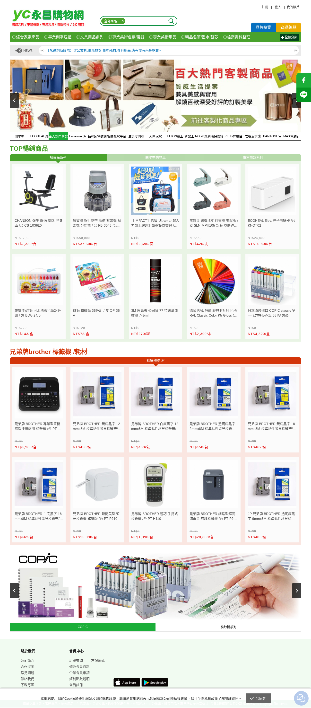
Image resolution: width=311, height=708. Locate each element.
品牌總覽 (263, 27)
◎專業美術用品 (162, 37)
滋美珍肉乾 (136, 136)
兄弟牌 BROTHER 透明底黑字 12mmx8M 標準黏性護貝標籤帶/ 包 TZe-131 (214, 427)
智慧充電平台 (116, 136)
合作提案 (27, 667)
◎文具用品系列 (90, 37)
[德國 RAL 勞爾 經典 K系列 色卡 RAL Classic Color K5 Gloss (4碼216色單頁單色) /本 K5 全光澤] (214, 281)
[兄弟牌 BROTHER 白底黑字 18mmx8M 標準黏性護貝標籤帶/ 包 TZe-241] (39, 484)
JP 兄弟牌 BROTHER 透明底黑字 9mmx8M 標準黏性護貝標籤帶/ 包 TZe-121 (271, 517)
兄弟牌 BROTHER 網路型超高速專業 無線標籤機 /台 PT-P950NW (213, 517)
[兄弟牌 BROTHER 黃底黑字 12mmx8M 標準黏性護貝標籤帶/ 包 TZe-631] (97, 394)
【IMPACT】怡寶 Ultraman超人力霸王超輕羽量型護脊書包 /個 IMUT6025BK (155, 223)
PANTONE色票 (272, 137)
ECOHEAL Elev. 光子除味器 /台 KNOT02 (271, 223)
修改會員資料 (79, 667)
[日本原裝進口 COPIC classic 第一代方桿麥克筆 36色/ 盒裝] (272, 281)
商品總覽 (288, 27)
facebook (303, 80)
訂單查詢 (76, 661)
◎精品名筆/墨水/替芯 (199, 37)
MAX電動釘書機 (291, 137)
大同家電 (155, 136)
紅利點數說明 (79, 679)
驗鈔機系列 (228, 627)
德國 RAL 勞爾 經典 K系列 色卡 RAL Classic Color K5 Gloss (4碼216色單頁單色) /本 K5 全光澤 (213, 313)
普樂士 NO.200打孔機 (194, 137)
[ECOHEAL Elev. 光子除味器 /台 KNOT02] (272, 191)
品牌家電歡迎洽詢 (97, 137)
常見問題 (27, 673)
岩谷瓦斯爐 (253, 136)
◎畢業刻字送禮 (57, 37)
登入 (278, 7)
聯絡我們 (27, 679)
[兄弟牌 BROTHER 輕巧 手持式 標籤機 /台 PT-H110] (155, 484)
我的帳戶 (293, 7)
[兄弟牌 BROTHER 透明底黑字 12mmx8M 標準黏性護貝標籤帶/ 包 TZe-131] (214, 394)
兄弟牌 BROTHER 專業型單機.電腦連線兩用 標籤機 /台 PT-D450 (38, 427)
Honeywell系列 (77, 137)
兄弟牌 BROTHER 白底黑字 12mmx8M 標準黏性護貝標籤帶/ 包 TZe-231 (154, 427)
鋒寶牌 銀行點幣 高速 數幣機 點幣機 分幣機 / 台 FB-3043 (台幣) (97, 223)
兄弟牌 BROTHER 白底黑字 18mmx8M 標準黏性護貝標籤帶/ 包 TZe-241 (38, 517)
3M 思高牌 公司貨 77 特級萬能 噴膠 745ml (154, 313)
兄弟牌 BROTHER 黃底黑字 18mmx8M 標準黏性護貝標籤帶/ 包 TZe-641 (271, 427)
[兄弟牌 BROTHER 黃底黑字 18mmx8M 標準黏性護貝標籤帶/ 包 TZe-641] (272, 394)
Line (303, 95)
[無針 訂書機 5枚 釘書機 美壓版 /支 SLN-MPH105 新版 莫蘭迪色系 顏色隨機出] (214, 191)
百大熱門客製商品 (58, 137)
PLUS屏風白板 (233, 137)
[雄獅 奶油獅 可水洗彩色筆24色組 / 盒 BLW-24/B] (39, 281)
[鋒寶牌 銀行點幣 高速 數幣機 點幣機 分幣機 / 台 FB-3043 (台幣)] (97, 191)
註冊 (265, 7)
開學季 (19, 136)
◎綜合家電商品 (25, 37)
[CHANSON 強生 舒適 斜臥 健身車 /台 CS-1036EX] (39, 191)
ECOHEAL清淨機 (39, 137)
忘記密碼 (98, 661)
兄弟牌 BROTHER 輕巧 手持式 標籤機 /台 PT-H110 (154, 516)
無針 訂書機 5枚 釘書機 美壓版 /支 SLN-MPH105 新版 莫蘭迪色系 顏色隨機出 (214, 223)
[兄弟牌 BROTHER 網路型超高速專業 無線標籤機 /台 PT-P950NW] (214, 484)
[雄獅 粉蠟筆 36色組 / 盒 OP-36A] (97, 281)
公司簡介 (27, 661)
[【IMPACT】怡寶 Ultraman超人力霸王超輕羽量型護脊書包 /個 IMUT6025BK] (155, 191)
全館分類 (291, 37)
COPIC (83, 627)
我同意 (261, 698)
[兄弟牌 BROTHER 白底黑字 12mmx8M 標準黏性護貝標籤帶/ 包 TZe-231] (155, 394)
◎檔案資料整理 (236, 37)
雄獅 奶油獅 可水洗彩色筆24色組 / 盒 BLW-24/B (38, 313)
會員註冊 (76, 685)
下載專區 (27, 685)
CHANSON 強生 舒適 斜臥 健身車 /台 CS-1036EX (38, 223)
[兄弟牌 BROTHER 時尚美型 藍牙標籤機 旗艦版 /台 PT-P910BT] (97, 484)
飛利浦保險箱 (213, 136)
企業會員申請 (79, 673)
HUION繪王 (175, 136)
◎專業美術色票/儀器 (126, 37)
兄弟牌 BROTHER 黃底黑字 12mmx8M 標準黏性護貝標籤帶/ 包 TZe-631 (96, 427)
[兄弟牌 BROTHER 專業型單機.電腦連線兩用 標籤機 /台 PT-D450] (39, 394)
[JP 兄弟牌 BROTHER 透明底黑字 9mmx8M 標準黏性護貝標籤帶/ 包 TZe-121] (272, 484)
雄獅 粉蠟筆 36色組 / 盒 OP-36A (96, 313)
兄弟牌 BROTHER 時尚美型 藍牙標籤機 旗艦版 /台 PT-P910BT (96, 517)
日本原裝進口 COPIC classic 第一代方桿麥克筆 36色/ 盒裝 (271, 313)
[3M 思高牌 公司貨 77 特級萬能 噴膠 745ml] (155, 281)
